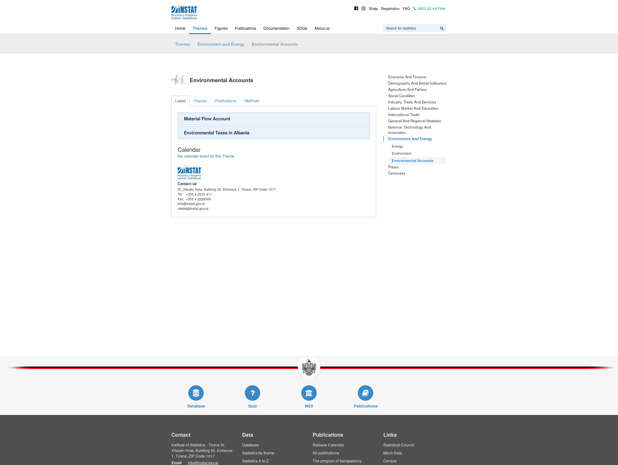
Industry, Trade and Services (412, 101)
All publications (326, 453)
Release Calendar (328, 445)
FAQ (406, 8)
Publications (245, 28)
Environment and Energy (221, 44)
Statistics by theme (258, 453)
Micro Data (392, 453)
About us (322, 28)
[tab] (274, 119)
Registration (390, 8)
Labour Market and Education (413, 108)
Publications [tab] (225, 100)
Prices (393, 166)
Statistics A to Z (255, 461)
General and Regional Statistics (414, 120)
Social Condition (401, 95)
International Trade (404, 114)
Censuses (396, 172)
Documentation (276, 28)
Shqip (373, 8)
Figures (221, 28)
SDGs (302, 28)
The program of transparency (337, 461)
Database (250, 445)
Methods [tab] (252, 100)
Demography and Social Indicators (417, 83)
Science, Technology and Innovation (409, 129)
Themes (200, 28)
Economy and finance (407, 76)
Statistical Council (398, 445)
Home (180, 28)
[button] (274, 118)
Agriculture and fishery (407, 89)
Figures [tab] (200, 100)
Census (390, 461)
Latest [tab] (180, 100)
